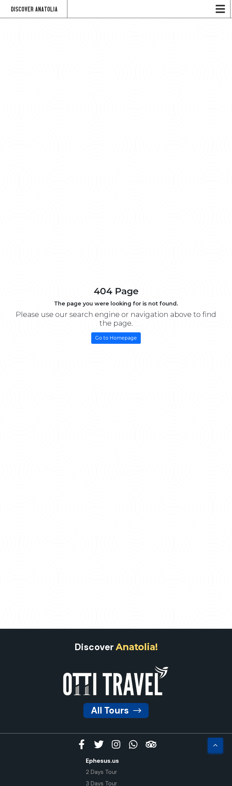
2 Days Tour (101, 772)
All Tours (110, 710)
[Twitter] (99, 744)
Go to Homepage (116, 338)
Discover (116, 647)
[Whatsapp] (133, 744)
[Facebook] (81, 744)
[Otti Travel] (116, 680)
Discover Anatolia (34, 9)
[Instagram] (116, 744)
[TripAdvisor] (150, 744)
